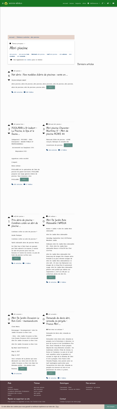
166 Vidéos (29, 92)
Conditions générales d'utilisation (18, 391)
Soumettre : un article (93, 387)
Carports (78, 3)
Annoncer (89, 389)
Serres (71, 3)
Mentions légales (13, 389)
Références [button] (94, 3)
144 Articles (53, 150)
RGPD (9, 395)
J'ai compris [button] (110, 406)
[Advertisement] (58, 21)
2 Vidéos (63, 378)
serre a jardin (38, 391)
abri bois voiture (39, 387)
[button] (103, 3)
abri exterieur (38, 389)
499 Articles (18, 92)
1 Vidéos (28, 263)
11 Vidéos (64, 150)
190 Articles (18, 184)
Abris (84, 3)
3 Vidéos (63, 282)
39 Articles (52, 282)
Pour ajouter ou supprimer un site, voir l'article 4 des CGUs (26, 402)
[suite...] (51, 87)
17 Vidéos (29, 184)
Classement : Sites (65, 387)
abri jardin (37, 393)
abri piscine (37, 395)
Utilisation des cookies (15, 393)
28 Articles (18, 373)
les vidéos (28, 60)
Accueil (65, 3)
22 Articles (52, 378)
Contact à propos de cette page (70, 402)
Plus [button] (57, 406)
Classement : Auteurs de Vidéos (70, 389)
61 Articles (17, 263)
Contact (10, 387)
